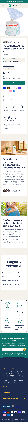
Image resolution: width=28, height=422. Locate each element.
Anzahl (5, 65)
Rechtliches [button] (8, 387)
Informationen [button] (9, 392)
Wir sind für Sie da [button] (10, 398)
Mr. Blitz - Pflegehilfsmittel (12, 419)
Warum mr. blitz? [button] (10, 369)
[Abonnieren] (24, 349)
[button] (3, 5)
